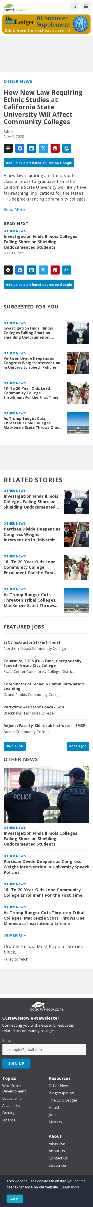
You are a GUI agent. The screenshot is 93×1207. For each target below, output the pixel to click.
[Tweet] (43, 148)
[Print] (8, 148)
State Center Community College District (39, 671)
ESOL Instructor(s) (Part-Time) (32, 642)
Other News (18, 81)
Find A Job (14, 746)
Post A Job (78, 746)
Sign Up (16, 1063)
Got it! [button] (14, 1199)
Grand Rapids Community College (33, 694)
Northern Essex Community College (35, 648)
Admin (9, 131)
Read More (14, 209)
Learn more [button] (70, 1187)
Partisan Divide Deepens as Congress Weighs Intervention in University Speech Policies (32, 363)
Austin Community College (27, 731)
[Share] (19, 148)
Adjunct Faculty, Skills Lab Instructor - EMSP (44, 725)
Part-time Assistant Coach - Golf (34, 707)
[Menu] (86, 6)
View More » (15, 935)
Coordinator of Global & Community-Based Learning (44, 686)
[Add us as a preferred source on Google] (66, 148)
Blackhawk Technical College (29, 713)
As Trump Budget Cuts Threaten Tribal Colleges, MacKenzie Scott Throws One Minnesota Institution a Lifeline (31, 423)
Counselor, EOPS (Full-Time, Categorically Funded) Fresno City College (42, 663)
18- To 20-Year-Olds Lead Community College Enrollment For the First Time (31, 393)
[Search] (74, 6)
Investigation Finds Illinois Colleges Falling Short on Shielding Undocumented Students (40, 242)
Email (7, 1040)
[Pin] (55, 148)
